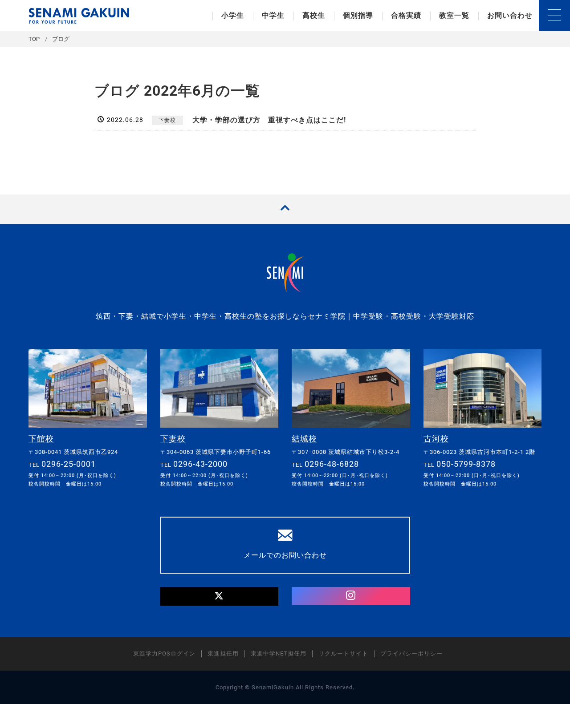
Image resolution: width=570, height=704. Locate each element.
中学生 (273, 15)
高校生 (313, 15)
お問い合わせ (510, 15)
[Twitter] (219, 596)
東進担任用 (223, 653)
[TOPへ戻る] (285, 209)
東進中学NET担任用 (278, 653)
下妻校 (167, 120)
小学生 (232, 15)
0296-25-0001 (68, 464)
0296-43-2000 (200, 464)
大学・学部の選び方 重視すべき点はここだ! (269, 120)
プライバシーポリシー (411, 653)
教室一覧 (454, 15)
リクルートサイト (343, 653)
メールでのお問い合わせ (285, 555)
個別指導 (358, 15)
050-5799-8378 (466, 464)
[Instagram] (351, 596)
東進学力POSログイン (164, 653)
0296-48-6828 (332, 464)
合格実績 (406, 15)
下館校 (41, 438)
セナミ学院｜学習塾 (78, 16)
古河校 (436, 438)
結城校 (304, 438)
